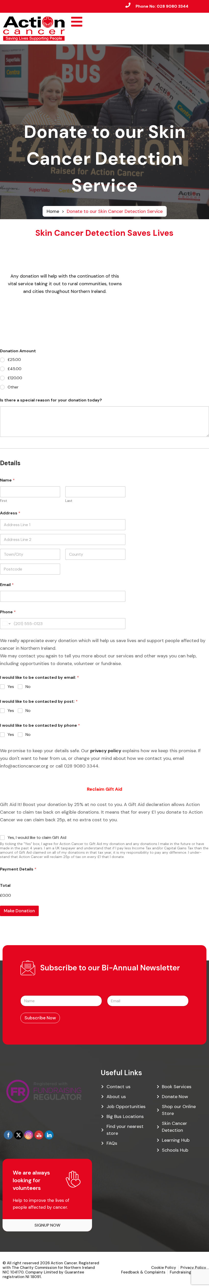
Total (5, 885)
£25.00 (14, 359)
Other (13, 387)
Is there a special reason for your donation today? (51, 400)
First (3, 501)
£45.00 (14, 368)
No (28, 686)
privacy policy (105, 751)
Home (53, 211)
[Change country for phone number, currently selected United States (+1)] (6, 623)
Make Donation (19, 911)
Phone (8, 611)
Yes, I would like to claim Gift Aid (37, 837)
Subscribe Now (40, 1018)
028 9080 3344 (172, 6)
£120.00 (15, 378)
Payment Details (18, 869)
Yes (11, 686)
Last (68, 501)
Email (7, 584)
